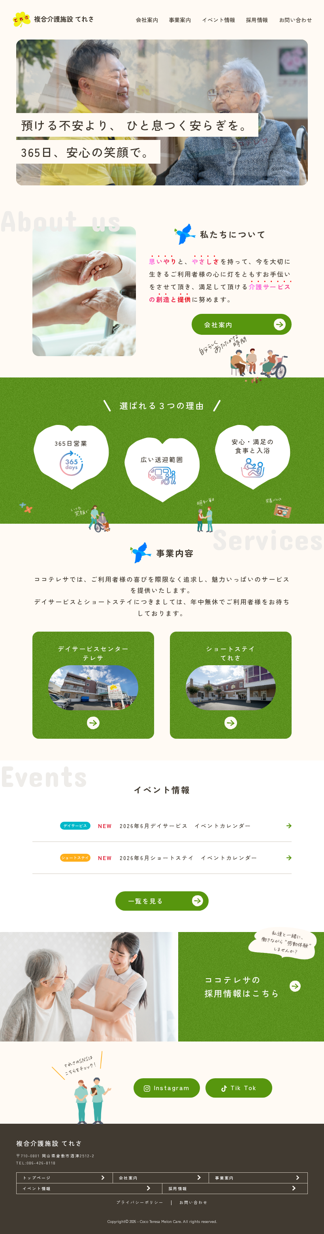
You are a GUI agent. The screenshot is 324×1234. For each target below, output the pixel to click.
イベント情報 (218, 20)
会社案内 (147, 20)
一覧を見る (146, 901)
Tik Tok (243, 1087)
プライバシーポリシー (140, 1202)
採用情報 (257, 20)
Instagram (172, 1087)
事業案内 (180, 20)
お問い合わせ (295, 20)
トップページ (37, 1178)
